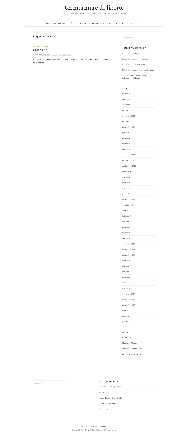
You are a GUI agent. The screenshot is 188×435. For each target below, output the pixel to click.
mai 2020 (126, 177)
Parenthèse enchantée (108, 403)
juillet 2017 (126, 316)
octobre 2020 (128, 160)
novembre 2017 (128, 299)
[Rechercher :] (161, 23)
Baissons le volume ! (56, 23)
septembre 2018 (128, 255)
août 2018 (126, 260)
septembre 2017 (128, 305)
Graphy (100, 430)
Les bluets (136, 53)
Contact (120, 23)
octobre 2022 (127, 110)
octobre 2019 (127, 205)
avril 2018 (126, 277)
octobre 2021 (127, 121)
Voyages (107, 23)
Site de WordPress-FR (131, 354)
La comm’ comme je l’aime (143, 70)
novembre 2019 (128, 199)
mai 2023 (126, 105)
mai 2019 (125, 221)
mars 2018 (126, 283)
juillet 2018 (126, 266)
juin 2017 (125, 322)
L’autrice (134, 23)
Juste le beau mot (139, 64)
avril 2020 (126, 182)
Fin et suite (103, 409)
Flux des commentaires (132, 348)
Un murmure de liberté (94, 8)
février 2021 (127, 144)
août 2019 (126, 210)
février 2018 (127, 288)
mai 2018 (125, 272)
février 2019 (127, 233)
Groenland (40, 50)
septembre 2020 (129, 166)
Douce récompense (140, 59)
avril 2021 (126, 138)
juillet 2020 (126, 171)
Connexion (126, 337)
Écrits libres (77, 23)
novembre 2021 (128, 116)
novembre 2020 (128, 155)
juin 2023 (126, 99)
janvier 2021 (127, 149)
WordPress (85, 430)
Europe (36, 46)
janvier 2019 (127, 238)
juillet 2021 (126, 132)
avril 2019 (126, 227)
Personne (103, 392)
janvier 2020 (127, 194)
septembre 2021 (128, 127)
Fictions (93, 23)
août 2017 (126, 311)
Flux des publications (130, 343)
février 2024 (127, 94)
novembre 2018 (128, 249)
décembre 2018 (128, 244)
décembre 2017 (128, 294)
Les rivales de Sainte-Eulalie (110, 398)
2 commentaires (65, 54)
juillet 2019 (126, 216)
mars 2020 (126, 188)
